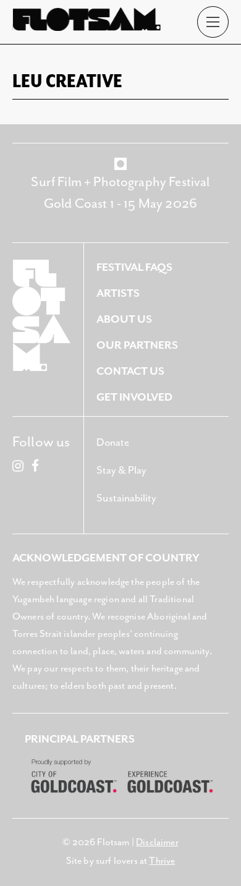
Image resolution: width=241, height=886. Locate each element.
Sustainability (126, 498)
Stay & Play (121, 470)
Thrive (162, 861)
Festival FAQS (134, 268)
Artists (118, 294)
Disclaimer (157, 842)
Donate (112, 443)
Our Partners (137, 345)
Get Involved (134, 397)
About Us (124, 319)
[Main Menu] (213, 22)
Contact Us (130, 371)
